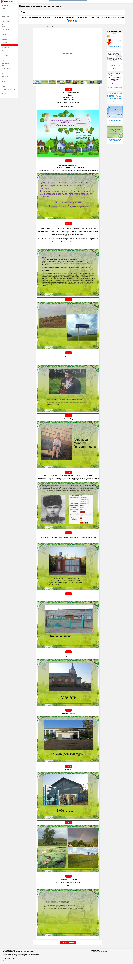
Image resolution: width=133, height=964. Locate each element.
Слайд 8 (68, 533)
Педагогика (4, 73)
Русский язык (5, 76)
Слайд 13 (68, 822)
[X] (73, 21)
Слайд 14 (68, 876)
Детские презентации (7, 45)
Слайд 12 (68, 766)
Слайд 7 (68, 472)
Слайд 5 (68, 353)
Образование (5, 11)
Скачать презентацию (68, 942)
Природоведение (6, 18)
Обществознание (6, 68)
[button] (101, 29)
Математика (5, 55)
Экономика (4, 96)
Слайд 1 (68, 89)
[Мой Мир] (76, 21)
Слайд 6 (68, 415)
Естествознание (6, 16)
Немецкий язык (5, 63)
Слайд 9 (68, 594)
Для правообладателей (9, 958)
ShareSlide (8, 1)
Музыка (4, 58)
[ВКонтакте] (69, 21)
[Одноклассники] (71, 21)
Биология (4, 37)
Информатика (5, 47)
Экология (4, 93)
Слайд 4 (68, 299)
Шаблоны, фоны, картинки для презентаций (8, 90)
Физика (3, 81)
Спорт (3, 13)
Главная (6, 5)
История (4, 50)
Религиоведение (6, 21)
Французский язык (6, 24)
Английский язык (6, 29)
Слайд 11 (68, 710)
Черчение (4, 26)
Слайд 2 (68, 161)
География (4, 39)
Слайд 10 (68, 652)
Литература (4, 52)
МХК (3, 60)
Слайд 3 (68, 223)
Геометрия (4, 42)
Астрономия (5, 32)
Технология (4, 79)
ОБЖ (3, 66)
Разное (3, 8)
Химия (3, 86)
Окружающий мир (6, 71)
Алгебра (4, 34)
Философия (4, 84)
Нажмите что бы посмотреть (100, 951)
